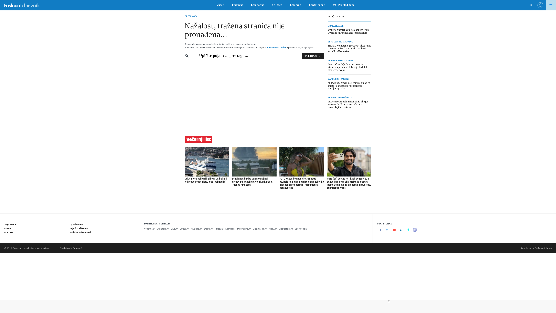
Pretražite (312, 55)
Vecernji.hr (149, 229)
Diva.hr (174, 229)
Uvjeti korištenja (79, 228)
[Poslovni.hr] (21, 5)
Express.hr (230, 229)
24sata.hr (208, 229)
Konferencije (317, 5)
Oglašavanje (76, 224)
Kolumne (295, 5)
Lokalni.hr (184, 229)
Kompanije (257, 5)
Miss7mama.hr (244, 229)
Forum (7, 228)
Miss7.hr (273, 229)
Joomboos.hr (301, 229)
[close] (389, 301)
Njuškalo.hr (196, 229)
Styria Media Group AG (71, 248)
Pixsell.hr (219, 229)
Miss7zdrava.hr (286, 229)
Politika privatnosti (80, 232)
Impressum (10, 224)
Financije (237, 5)
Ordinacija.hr (163, 229)
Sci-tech (277, 5)
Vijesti (220, 5)
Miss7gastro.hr (260, 229)
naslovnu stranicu (277, 47)
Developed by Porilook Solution (536, 248)
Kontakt (8, 232)
